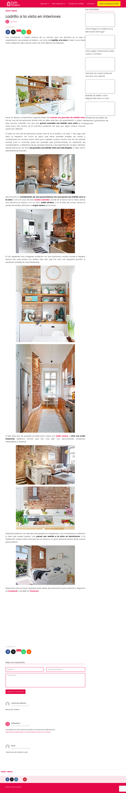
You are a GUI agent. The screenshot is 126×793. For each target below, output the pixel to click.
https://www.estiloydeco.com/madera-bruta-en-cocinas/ (28, 732)
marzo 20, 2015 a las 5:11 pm (20, 706)
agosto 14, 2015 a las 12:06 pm (20, 748)
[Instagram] (16, 779)
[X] (13, 32)
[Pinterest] (25, 779)
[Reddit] (29, 32)
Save (19, 30)
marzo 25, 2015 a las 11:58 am (20, 726)
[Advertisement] (45, 60)
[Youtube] (20, 779)
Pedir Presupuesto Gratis (109, 4)
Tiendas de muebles (76, 4)
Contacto (90, 4)
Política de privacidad (13, 787)
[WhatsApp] (23, 32)
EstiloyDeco (14, 22)
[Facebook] (8, 32)
